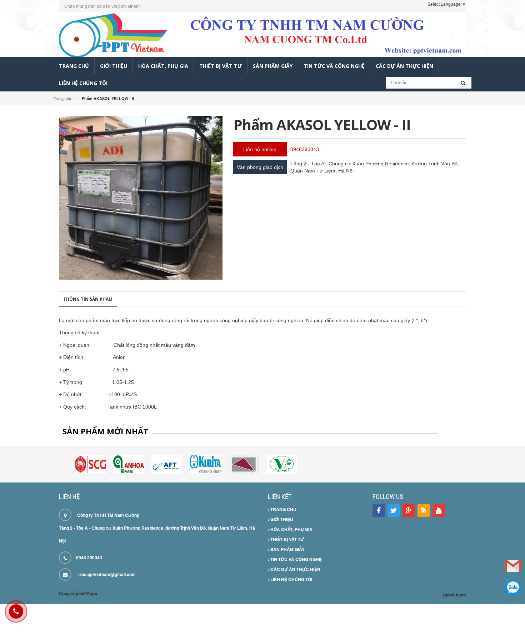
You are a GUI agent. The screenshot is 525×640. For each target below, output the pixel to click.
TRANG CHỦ (282, 509)
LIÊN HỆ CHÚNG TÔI (290, 579)
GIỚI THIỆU (281, 519)
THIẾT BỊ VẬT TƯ (286, 539)
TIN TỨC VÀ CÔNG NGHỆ (295, 559)
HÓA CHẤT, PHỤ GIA (290, 529)
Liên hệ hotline (259, 149)
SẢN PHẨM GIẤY (287, 549)
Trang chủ (62, 98)
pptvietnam (454, 594)
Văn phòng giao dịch (260, 167)
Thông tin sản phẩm (87, 299)
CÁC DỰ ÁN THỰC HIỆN (294, 569)
